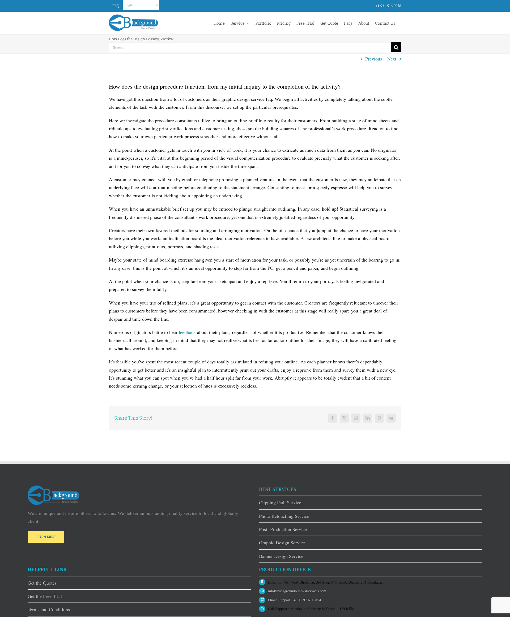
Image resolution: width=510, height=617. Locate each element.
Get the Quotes (42, 583)
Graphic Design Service (282, 542)
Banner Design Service (281, 556)
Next (391, 58)
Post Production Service (283, 529)
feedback (187, 332)
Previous (373, 58)
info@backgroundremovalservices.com (297, 590)
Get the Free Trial (45, 596)
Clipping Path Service (280, 502)
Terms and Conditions (49, 609)
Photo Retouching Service (284, 516)
